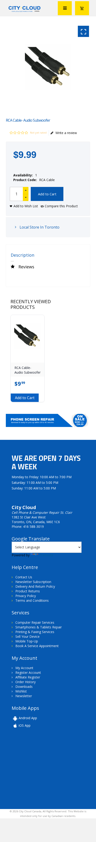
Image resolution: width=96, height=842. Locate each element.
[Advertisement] (44, 768)
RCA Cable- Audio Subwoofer (27, 370)
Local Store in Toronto (39, 227)
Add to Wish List (26, 206)
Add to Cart (47, 194)
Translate (46, 555)
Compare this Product (61, 206)
